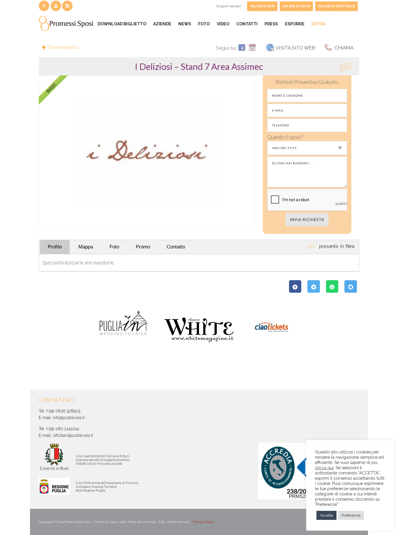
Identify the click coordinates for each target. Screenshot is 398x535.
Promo (143, 247)
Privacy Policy (203, 522)
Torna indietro (62, 47)
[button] (199, 66)
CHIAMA (343, 48)
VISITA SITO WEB (295, 48)
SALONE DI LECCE (296, 6)
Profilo (55, 247)
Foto (114, 247)
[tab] (199, 66)
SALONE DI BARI (262, 6)
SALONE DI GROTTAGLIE (336, 6)
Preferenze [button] (350, 515)
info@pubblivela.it (68, 417)
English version (228, 6)
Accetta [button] (326, 515)
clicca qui (324, 467)
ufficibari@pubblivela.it (73, 435)
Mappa (85, 247)
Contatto (176, 247)
